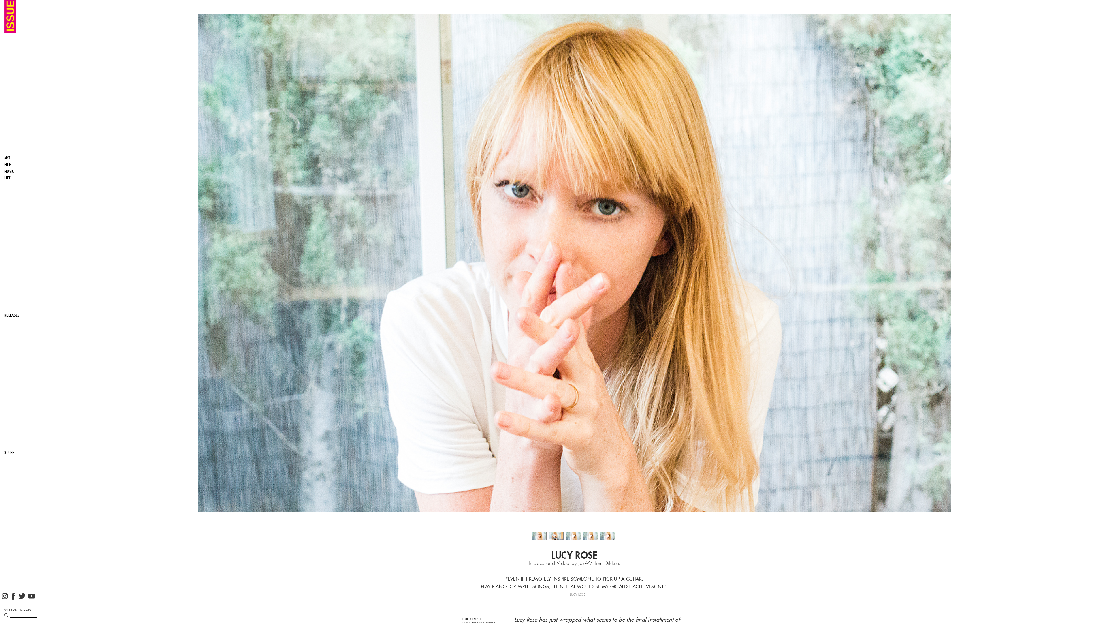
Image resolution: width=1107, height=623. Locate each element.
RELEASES (12, 315)
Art (7, 158)
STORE (9, 452)
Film (8, 164)
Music (9, 171)
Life (7, 178)
